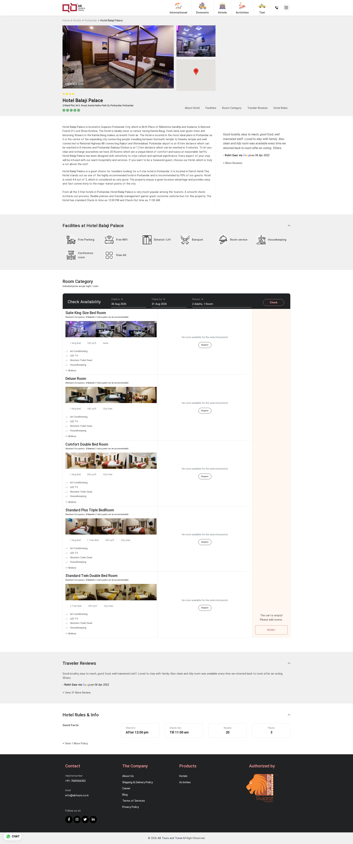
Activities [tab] (242, 12)
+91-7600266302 (75, 780)
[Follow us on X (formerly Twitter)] (85, 819)
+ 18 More (70, 370)
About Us (128, 776)
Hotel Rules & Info (81, 714)
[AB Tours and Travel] (74, 7)
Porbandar (91, 20)
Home (66, 20)
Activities (185, 782)
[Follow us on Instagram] (77, 819)
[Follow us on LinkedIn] (93, 819)
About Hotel (192, 108)
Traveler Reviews (257, 108)
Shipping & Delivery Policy (137, 782)
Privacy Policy (130, 807)
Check (273, 302)
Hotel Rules (281, 108)
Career (126, 788)
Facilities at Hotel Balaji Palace (94, 225)
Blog (125, 794)
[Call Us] (276, 7)
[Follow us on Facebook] (69, 819)
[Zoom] (80, 329)
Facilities (211, 108)
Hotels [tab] (222, 12)
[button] (109, 338)
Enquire (204, 345)
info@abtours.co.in (77, 795)
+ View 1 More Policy (75, 743)
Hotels (77, 20)
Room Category (231, 108)
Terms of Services (133, 800)
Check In (115, 299)
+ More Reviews (232, 163)
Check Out (157, 299)
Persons (196, 299)
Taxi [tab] (262, 12)
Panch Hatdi (196, 171)
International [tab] (178, 12)
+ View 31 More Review (77, 692)
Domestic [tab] (202, 12)
